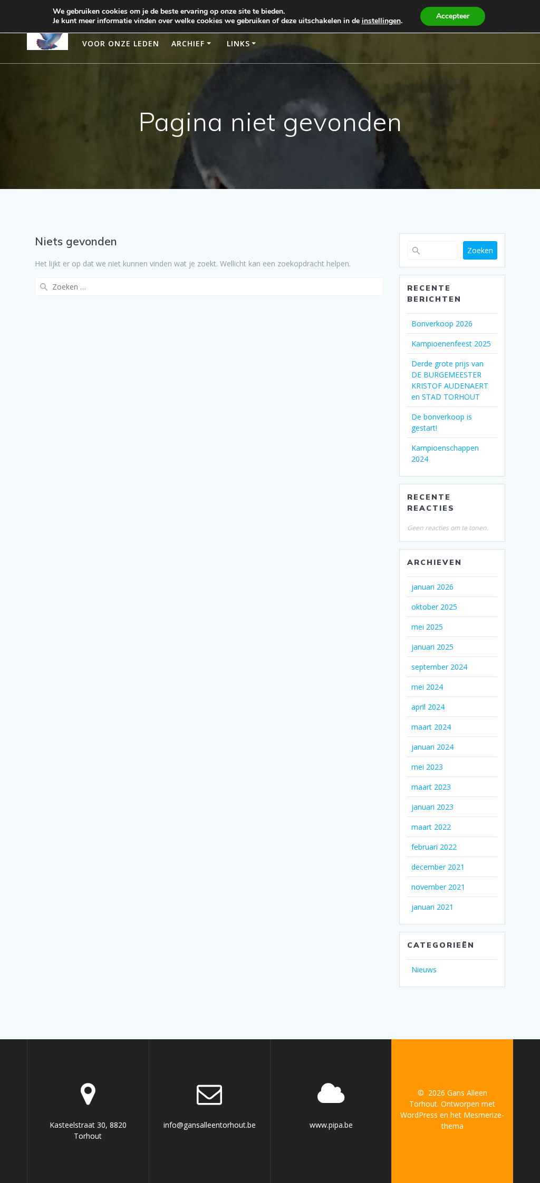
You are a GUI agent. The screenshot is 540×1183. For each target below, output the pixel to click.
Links (238, 43)
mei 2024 (427, 687)
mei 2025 (427, 627)
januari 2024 (432, 747)
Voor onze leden (120, 43)
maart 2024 (431, 727)
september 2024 (439, 667)
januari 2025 (432, 647)
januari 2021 (432, 907)
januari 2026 (432, 587)
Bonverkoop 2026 (441, 324)
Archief (188, 43)
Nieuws (424, 970)
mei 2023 (427, 767)
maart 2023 (431, 787)
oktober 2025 (434, 607)
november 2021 (438, 887)
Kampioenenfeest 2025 (451, 344)
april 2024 (428, 707)
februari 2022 (434, 847)
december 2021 (438, 867)
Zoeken (480, 250)
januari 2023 (432, 807)
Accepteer (452, 16)
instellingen (381, 21)
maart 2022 (431, 827)
